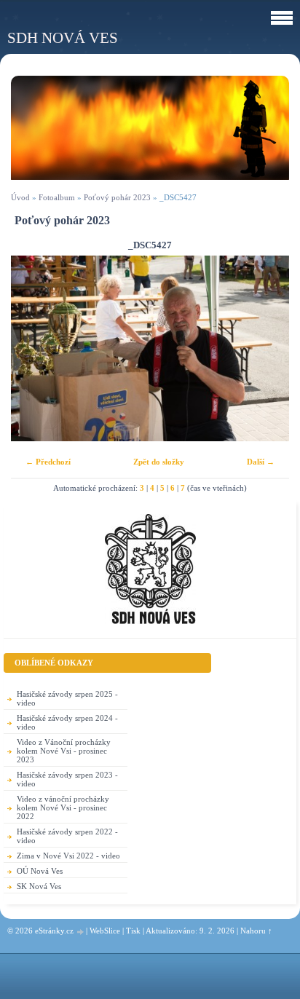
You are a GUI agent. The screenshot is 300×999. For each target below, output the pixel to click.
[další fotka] (265, 348)
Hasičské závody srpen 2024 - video (67, 722)
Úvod (20, 197)
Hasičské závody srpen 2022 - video (67, 836)
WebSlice (105, 930)
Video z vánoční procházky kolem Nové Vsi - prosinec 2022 (63, 807)
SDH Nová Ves (62, 37)
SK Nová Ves (39, 886)
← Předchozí (48, 461)
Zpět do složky (158, 461)
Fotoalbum (57, 197)
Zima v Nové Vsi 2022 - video (68, 855)
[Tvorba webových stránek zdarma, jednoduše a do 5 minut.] (81, 931)
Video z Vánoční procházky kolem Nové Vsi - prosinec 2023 (64, 751)
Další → (261, 461)
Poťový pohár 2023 (117, 197)
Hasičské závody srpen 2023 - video (67, 779)
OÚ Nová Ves (40, 870)
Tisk (133, 930)
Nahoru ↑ (256, 930)
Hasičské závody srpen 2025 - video (67, 698)
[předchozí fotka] (34, 348)
